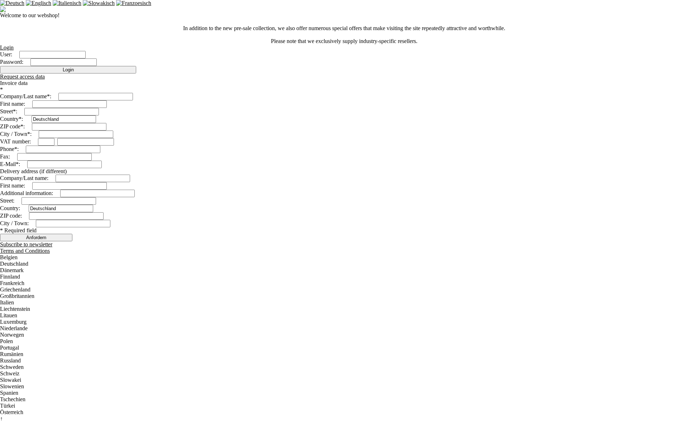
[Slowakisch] (99, 3)
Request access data (22, 77)
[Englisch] (38, 3)
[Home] (3, 10)
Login (7, 47)
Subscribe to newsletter (26, 244)
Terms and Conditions (25, 251)
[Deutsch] (12, 3)
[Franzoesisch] (133, 3)
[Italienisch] (67, 3)
